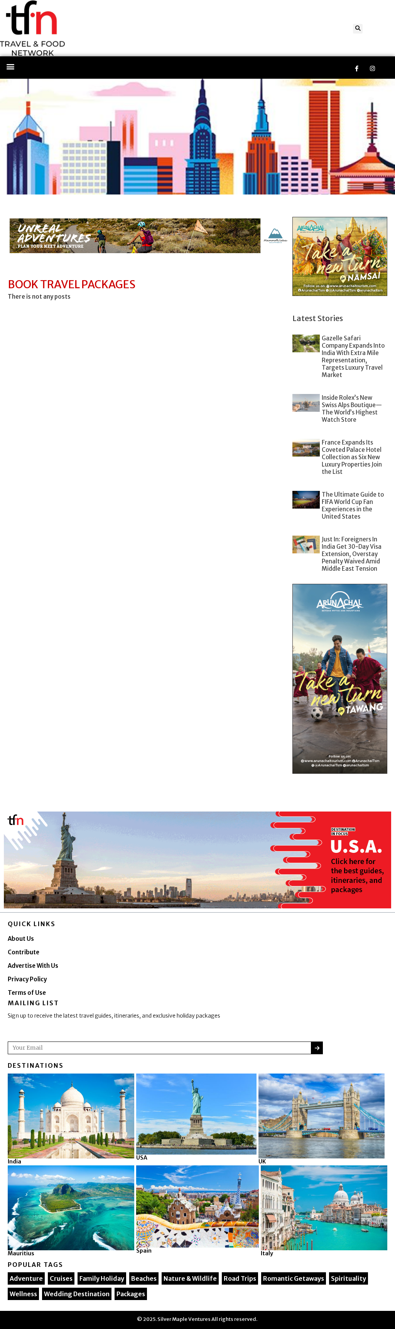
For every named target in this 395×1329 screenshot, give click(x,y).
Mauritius (21, 1253)
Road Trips (240, 1278)
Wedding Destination (77, 1294)
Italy (267, 1253)
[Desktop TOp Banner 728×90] (150, 235)
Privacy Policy (27, 979)
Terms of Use (27, 992)
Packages (130, 1294)
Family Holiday (101, 1278)
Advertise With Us (33, 965)
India (14, 1161)
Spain (144, 1250)
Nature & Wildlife (190, 1278)
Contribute (23, 952)
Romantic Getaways (293, 1278)
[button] (358, 29)
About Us (21, 938)
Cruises (61, 1278)
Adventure (26, 1278)
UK (262, 1161)
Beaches (144, 1278)
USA (141, 1157)
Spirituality (348, 1278)
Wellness (23, 1294)
